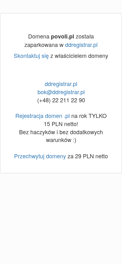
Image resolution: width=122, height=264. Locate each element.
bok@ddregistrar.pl (61, 92)
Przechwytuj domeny (40, 156)
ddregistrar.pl (81, 44)
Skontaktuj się (31, 55)
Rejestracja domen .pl (42, 115)
